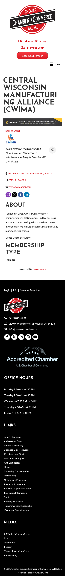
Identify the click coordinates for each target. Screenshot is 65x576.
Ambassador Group (13, 441)
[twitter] (14, 194)
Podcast (8, 546)
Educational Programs (15, 458)
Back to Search (13, 131)
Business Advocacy (13, 445)
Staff (6, 497)
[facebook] (20, 194)
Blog (6, 538)
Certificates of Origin (14, 454)
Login (7, 290)
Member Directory (30, 290)
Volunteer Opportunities (16, 510)
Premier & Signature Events (17, 488)
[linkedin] (27, 194)
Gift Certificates (12, 462)
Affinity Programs (12, 437)
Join (15, 290)
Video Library (10, 555)
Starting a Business (13, 501)
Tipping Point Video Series (17, 551)
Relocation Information (15, 492)
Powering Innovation (14, 484)
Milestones (9, 542)
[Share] (52, 150)
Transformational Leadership (18, 505)
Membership (10, 475)
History (7, 467)
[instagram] (8, 194)
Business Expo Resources (17, 449)
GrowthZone (39, 268)
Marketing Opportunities (16, 471)
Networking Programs (15, 480)
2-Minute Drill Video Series (17, 534)
